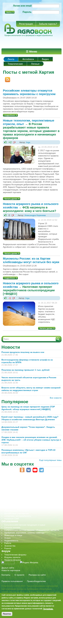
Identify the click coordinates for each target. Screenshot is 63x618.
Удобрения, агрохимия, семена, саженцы (24, 533)
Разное (7, 548)
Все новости (56, 398)
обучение (8, 495)
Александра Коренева (35, 215)
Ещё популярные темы (50, 460)
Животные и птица (13, 535)
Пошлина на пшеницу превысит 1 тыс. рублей (26, 370)
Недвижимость (11, 540)
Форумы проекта (12, 557)
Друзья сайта (7, 568)
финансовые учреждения (16, 513)
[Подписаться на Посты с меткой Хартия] (6, 78)
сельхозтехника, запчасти (16, 500)
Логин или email (22, 6)
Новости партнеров (10, 570)
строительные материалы (16, 511)
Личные (35, 64)
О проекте (19, 575)
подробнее (9, 115)
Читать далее (10, 199)
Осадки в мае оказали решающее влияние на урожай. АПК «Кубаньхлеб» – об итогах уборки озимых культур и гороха (31, 440)
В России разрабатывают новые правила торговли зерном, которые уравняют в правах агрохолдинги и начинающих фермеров (31, 131)
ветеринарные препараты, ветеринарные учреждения (30, 484)
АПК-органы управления (16, 482)
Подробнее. (48, 608)
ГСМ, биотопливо (12, 487)
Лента (11, 59)
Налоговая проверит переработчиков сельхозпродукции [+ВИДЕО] (29, 290)
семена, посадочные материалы (20, 503)
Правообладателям (36, 581)
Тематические (15, 64)
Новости (10, 347)
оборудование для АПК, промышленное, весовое (28, 492)
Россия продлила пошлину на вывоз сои (22, 352)
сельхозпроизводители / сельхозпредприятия (26, 497)
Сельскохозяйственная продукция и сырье (24, 525)
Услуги (7, 538)
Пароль (27, 12)
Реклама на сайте (37, 575)
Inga (28, 142)
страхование (10, 508)
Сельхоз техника (12, 527)
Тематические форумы (15, 554)
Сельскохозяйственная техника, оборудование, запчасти (31, 530)
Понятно (7, 614)
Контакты (5, 575)
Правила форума (12, 560)
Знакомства (9, 546)
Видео (45, 59)
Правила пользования (12, 581)
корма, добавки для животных (18, 490)
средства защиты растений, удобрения (23, 505)
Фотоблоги (28, 59)
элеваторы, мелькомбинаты (17, 516)
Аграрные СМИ (11, 518)
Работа (7, 543)
